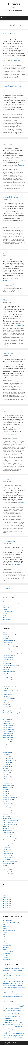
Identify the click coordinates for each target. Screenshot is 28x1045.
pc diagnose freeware (8, 336)
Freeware (6, 64)
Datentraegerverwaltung (9, 686)
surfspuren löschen (18, 342)
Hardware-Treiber (8, 727)
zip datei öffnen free (12, 132)
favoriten (9, 575)
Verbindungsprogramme (9, 861)
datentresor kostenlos (8, 237)
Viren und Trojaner (18, 114)
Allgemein (5, 636)
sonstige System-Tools (9, 824)
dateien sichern (16, 450)
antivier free (5, 117)
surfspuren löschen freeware (9, 343)
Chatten (5, 669)
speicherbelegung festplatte (9, 395)
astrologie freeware (7, 512)
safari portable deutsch (8, 342)
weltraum (19, 529)
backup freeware (14, 444)
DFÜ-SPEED (6, 955)
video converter (21, 994)
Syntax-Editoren (7, 832)
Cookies (5, 675)
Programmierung (7, 799)
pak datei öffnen (21, 182)
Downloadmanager (8, 698)
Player (4, 791)
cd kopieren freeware (7, 450)
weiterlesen (17, 60)
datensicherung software (14, 457)
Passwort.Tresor (9, 33)
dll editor (22, 173)
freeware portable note (17, 516)
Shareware (5, 814)
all (11, 507)
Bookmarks (6, 661)
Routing (5, 806)
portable (17, 525)
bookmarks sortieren (7, 572)
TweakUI (5, 609)
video (16, 994)
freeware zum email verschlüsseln (16, 71)
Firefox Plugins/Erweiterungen (11, 713)
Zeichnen (5, 876)
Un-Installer (6, 859)
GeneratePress (19, 1043)
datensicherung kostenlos (8, 456)
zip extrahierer (10, 188)
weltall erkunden (13, 529)
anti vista (19, 441)
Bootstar (5, 613)
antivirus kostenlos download (14, 385)
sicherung (17, 467)
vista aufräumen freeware (16, 345)
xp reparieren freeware (14, 245)
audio (8, 968)
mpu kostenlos (16, 179)
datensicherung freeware (12, 454)
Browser (5, 667)
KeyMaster (5, 943)
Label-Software (7, 750)
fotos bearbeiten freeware (13, 978)
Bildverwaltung (7, 659)
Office (4, 775)
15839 (4, 605)
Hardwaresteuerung (8, 729)
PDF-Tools (5, 789)
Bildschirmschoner (8, 657)
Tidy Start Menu (9, 541)
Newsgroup (6, 773)
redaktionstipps (7, 993)
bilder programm (21, 973)
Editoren (5, 704)
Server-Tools (6, 810)
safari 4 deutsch (15, 339)
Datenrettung (6, 684)
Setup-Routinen (7, 812)
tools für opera (6, 345)
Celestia (6, 479)
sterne (4, 529)
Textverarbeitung (7, 853)
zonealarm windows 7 (12, 133)
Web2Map (5, 957)
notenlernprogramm (12, 181)
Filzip (4, 142)
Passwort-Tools (12, 64)
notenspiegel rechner (10, 523)
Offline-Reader (7, 779)
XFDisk (4, 615)
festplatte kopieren (11, 70)
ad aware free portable (9, 65)
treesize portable (13, 398)
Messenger (6, 756)
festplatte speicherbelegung (9, 387)
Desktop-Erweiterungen (9, 284)
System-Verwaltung (8, 836)
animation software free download (10, 509)
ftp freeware (15, 460)
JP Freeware (14, 4)
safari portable (19, 340)
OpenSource (6, 783)
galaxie (4, 518)
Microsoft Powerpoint (8, 760)
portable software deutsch (9, 337)
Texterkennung (7, 851)
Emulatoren (6, 706)
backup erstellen (6, 444)
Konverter (5, 748)
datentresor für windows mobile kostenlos (12, 236)
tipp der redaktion (17, 993)
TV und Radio (6, 855)
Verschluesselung (17, 227)
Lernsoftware (6, 752)
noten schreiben (14, 521)
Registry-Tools (6, 803)
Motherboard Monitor (9, 611)
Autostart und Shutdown (9, 647)
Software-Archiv (7, 818)
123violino (6, 172)
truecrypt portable (11, 469)
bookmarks (18, 571)
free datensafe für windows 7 (15, 240)
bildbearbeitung (14, 968)
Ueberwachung (7, 857)
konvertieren (6, 983)
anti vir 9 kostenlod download (14, 116)
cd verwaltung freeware (12, 67)
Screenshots (6, 808)
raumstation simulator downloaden (17, 526)
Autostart (5, 645)
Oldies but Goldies (8, 781)
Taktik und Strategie (8, 843)
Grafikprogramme (8, 723)
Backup (5, 438)
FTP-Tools (5, 721)
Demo (4, 688)
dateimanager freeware (8, 386)
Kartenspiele (6, 742)
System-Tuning (12, 328)
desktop (13, 975)
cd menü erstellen (11, 574)
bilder (18, 970)
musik (6, 985)
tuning (8, 994)
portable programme (7, 184)
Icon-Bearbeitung (7, 733)
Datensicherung (10, 453)
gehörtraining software (8, 178)
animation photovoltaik (17, 507)
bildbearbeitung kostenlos (11, 970)
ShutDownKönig (7, 619)
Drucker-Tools (6, 700)
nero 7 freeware (11, 985)
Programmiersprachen (9, 797)
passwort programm (12, 76)
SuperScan (5, 889)
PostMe (5, 949)
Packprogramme (12, 169)
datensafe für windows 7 (12, 233)
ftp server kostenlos (11, 461)
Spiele (4, 826)
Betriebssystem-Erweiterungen (11, 653)
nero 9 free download (15, 126)
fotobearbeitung (13, 977)
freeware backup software (12, 459)
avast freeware (15, 120)
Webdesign (6, 870)
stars (21, 528)
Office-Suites (6, 777)
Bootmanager (6, 663)
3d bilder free (7, 507)
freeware (10, 516)
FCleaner (6, 300)
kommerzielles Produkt (9, 746)
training (4, 188)
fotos (18, 977)
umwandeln (12, 994)
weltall (7, 529)
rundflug (5, 528)
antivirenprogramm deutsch (10, 119)
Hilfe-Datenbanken (8, 731)
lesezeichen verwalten (8, 578)
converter (5, 975)
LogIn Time (6, 607)
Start (6, 10)
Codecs (5, 673)
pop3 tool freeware (16, 466)
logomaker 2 (19, 387)
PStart (5, 253)
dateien (9, 975)
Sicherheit (19, 64)
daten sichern (11, 451)
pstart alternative (10, 291)
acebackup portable (8, 439)
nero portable (10, 243)
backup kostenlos (14, 445)
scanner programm (7, 129)
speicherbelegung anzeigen (18, 393)
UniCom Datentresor (10, 197)
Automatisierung (7, 642)
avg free (17, 122)
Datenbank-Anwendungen (10, 682)
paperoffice (16, 288)
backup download (19, 442)
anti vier (6, 116)
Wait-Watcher (6, 953)
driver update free (18, 386)
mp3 (4, 985)
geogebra (16, 178)
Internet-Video (6, 735)
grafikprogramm (15, 981)
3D (3, 632)
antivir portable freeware (14, 117)
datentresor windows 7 (18, 237)
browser (5, 574)
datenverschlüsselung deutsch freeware (12, 239)
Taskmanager (6, 845)
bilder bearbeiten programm (12, 973)
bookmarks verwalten (18, 572)
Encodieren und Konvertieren (10, 709)
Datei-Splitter (6, 678)
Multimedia (6, 766)
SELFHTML (6, 947)
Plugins (5, 793)
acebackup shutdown (18, 439)
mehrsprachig (6, 754)
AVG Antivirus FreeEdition (12, 86)
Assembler (5, 638)
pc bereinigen (21, 334)
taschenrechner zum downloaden (15, 187)
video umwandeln (19, 996)
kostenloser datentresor (15, 242)
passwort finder (12, 74)
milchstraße (5, 519)
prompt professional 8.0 (18, 184)
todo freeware (19, 343)
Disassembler (6, 694)
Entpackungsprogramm (8, 175)
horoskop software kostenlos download (15, 518)
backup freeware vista (13, 515)
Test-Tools (5, 849)
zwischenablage (15, 77)
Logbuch (5, 941)
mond (9, 521)
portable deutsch (17, 336)
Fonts (4, 717)
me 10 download (14, 334)
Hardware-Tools (7, 725)
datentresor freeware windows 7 (14, 234)
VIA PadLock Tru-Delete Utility (11, 603)
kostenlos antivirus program (13, 125)
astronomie (5, 515)
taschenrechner (12, 185)
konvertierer (14, 983)
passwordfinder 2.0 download (13, 392)
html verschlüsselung (7, 73)
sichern (13, 467)
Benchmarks (6, 651)
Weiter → (9, 588)
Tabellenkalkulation (8, 841)
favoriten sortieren (16, 575)
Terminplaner (6, 847)
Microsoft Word (7, 762)
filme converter (6, 977)
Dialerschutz (6, 692)
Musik (4, 768)
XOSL (4, 617)
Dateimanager (6, 680)
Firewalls (5, 715)
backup (13, 442)
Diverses (6, 380)
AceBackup (7, 409)
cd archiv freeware (16, 173)
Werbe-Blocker (7, 872)
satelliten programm (11, 528)
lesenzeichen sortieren (13, 577)
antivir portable (12, 383)
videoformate (5, 996)
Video (4, 865)
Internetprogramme (8, 737)
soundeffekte (6, 185)
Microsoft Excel (7, 758)
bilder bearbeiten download (13, 971)
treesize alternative (15, 396)
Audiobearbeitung (8, 640)
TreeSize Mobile (9, 353)
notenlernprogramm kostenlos (10, 182)
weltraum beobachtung (8, 531)
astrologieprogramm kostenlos (14, 513)
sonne (18, 528)
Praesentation (6, 795)
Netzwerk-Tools (7, 770)
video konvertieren (12, 996)
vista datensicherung (14, 470)
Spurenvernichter (7, 828)
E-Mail (4, 702)
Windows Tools (7, 874)
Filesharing (6, 711)
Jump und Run (6, 740)
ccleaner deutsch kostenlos (9, 331)
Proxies (5, 801)
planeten (13, 525)
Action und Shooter (8, 634)
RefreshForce (6, 959)
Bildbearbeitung (7, 655)
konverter (22, 981)
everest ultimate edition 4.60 (14, 176)
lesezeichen (20, 577)
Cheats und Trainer (8, 671)
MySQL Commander (8, 951)
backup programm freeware (14, 447)
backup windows (11, 448)
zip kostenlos (17, 188)
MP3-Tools (6, 764)
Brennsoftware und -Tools (10, 665)
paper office (10, 288)
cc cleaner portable (20, 330)
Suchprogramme (7, 830)
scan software (20, 128)
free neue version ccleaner (14, 333)
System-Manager (7, 601)
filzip (22, 176)
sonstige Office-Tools (8, 822)
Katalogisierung (7, 744)
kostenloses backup (14, 463)
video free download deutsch (14, 399)
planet (8, 525)
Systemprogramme (7, 170)
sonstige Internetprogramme (10, 820)
